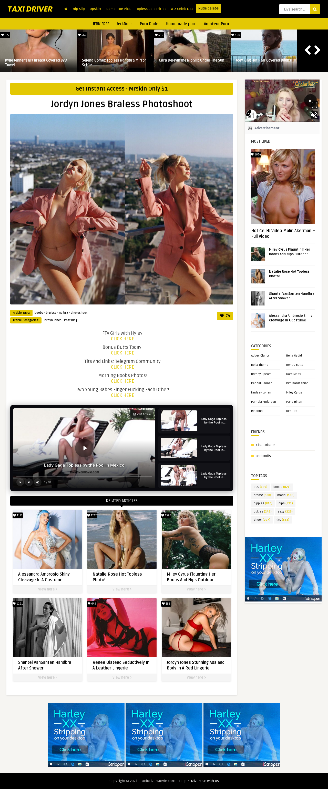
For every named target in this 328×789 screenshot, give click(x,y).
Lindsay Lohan (261, 392)
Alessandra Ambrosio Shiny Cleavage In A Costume (38, 62)
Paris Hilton (294, 402)
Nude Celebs (208, 8)
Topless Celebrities (150, 9)
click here (122, 339)
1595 (160, 35)
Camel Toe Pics (118, 9)
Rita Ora (291, 411)
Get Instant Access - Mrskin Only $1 (122, 88)
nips (286, 503)
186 (167, 603)
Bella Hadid (294, 356)
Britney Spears (261, 374)
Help (183, 781)
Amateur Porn (216, 24)
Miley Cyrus (294, 392)
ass (260, 487)
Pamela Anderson (263, 402)
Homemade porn (181, 24)
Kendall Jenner (261, 383)
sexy (285, 512)
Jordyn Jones (52, 320)
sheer (262, 520)
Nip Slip (79, 9)
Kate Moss (293, 374)
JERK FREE (101, 24)
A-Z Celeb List (182, 9)
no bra (63, 313)
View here (46, 589)
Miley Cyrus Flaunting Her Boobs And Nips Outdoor (189, 62)
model (285, 495)
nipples (263, 503)
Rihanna (257, 411)
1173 (6, 35)
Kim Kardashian (297, 383)
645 (93, 603)
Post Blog (70, 320)
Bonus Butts (294, 365)
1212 (83, 35)
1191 (237, 35)
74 (227, 316)
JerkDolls (124, 24)
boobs (39, 313)
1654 (257, 154)
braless (51, 313)
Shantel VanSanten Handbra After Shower (264, 62)
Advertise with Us (205, 781)
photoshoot (79, 313)
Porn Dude (149, 24)
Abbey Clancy (260, 356)
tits (282, 520)
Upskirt (95, 9)
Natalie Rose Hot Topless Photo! (108, 60)
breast (262, 495)
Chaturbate (265, 445)
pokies (263, 512)
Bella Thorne (259, 365)
